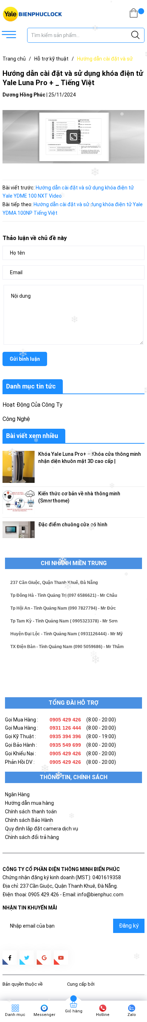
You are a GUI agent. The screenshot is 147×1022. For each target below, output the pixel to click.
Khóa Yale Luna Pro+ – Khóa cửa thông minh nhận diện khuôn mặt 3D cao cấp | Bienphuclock (89, 461)
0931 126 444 (65, 728)
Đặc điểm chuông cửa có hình (72, 524)
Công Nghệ (16, 419)
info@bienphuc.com (100, 894)
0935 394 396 (65, 736)
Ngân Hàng (17, 794)
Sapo (101, 984)
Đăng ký (129, 925)
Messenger (44, 1014)
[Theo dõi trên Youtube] (61, 957)
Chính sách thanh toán (31, 811)
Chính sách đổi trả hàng (32, 837)
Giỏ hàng (73, 1011)
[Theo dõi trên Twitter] (27, 957)
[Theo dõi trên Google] (44, 957)
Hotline (103, 1014)
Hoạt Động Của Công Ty (32, 404)
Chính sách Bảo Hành (29, 820)
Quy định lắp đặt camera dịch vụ (41, 828)
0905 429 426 (65, 720)
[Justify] (135, 35)
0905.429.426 (43, 894)
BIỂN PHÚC (55, 984)
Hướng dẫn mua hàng (29, 803)
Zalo (131, 1014)
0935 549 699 (65, 745)
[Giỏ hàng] (133, 14)
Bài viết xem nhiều (32, 435)
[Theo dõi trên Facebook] (9, 957)
